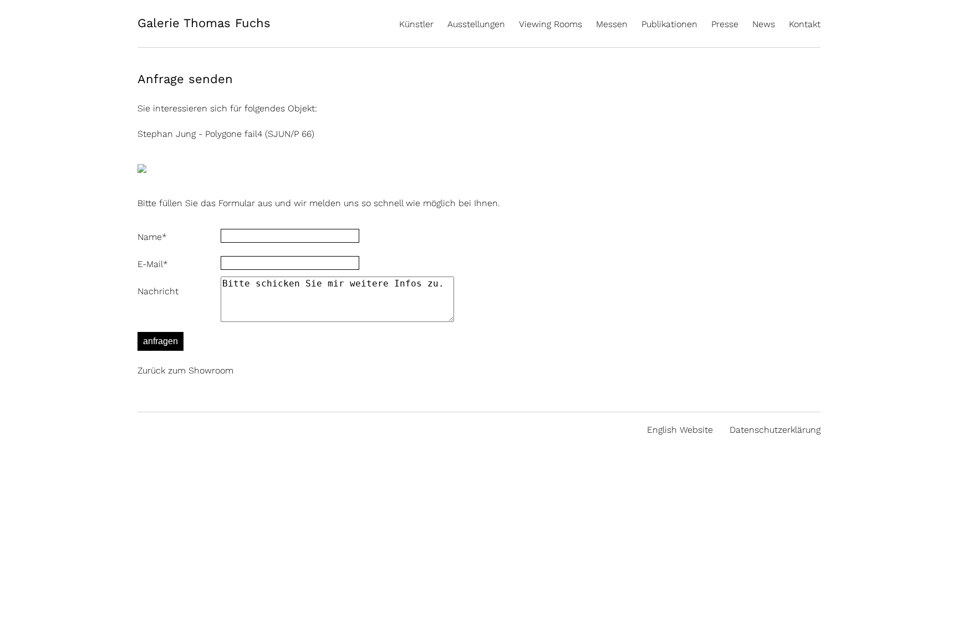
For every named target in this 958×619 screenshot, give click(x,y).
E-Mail (152, 264)
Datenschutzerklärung (775, 429)
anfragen (160, 341)
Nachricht (158, 291)
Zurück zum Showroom (185, 370)
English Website (680, 429)
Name (152, 237)
